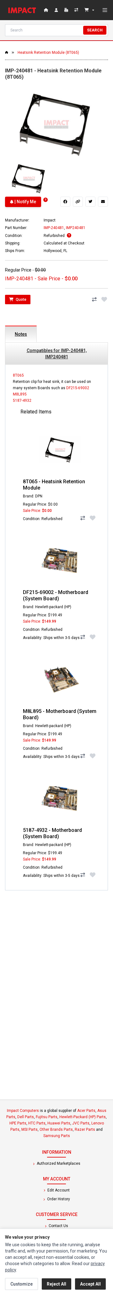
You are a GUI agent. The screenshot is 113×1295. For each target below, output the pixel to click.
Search (95, 30)
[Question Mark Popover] (45, 200)
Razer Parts (85, 1129)
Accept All (90, 1284)
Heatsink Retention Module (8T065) (48, 52)
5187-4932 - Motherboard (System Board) (52, 833)
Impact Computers (23, 1110)
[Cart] (89, 10)
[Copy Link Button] (78, 202)
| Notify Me (24, 201)
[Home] (23, 10)
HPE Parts (17, 1123)
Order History (58, 1199)
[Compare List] (77, 10)
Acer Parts (86, 1110)
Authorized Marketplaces (58, 1163)
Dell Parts (25, 1117)
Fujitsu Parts (46, 1117)
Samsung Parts (56, 1136)
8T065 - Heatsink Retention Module (54, 485)
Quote (20, 299)
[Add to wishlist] (104, 299)
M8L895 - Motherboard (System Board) (59, 714)
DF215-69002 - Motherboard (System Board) (55, 595)
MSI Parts (29, 1129)
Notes (21, 334)
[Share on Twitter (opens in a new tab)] (90, 202)
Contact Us (58, 1226)
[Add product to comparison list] (94, 299)
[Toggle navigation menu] (105, 10)
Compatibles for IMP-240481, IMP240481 (57, 353)
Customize (21, 1284)
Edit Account (58, 1190)
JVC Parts (80, 1123)
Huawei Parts (58, 1123)
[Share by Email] (103, 202)
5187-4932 (22, 400)
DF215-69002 (77, 388)
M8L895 (20, 394)
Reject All (56, 1284)
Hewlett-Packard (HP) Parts (82, 1117)
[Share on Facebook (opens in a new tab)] (65, 202)
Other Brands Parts (56, 1129)
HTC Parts (37, 1123)
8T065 (18, 375)
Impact (50, 220)
